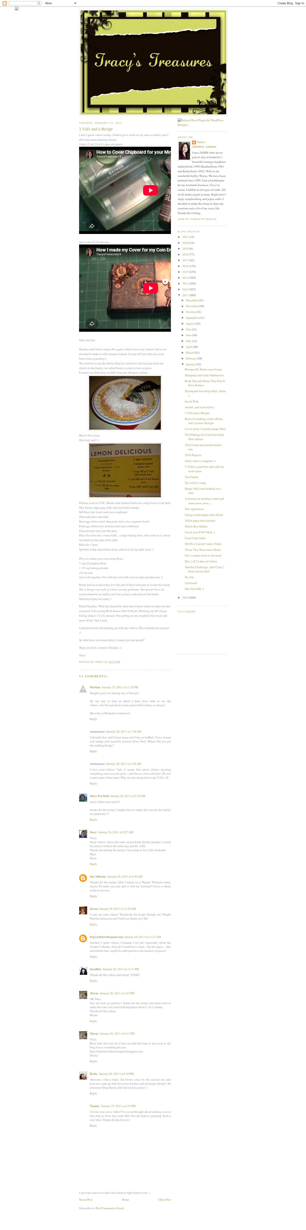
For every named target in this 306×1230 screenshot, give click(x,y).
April (189, 347)
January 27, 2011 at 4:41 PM (118, 1106)
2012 (185, 289)
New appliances (194, 509)
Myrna (94, 993)
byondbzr (95, 969)
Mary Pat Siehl (99, 796)
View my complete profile (197, 219)
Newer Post (86, 1200)
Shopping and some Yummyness (204, 375)
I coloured (191, 583)
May (189, 341)
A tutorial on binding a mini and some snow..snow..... (204, 501)
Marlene (95, 687)
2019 (185, 248)
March (190, 353)
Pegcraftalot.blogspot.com (106, 937)
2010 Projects (193, 455)
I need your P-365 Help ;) (200, 532)
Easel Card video (195, 538)
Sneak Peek (192, 401)
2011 (185, 295)
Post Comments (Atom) (110, 1208)
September (192, 318)
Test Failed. (192, 477)
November (192, 306)
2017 (185, 260)
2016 (185, 266)
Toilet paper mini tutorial (200, 520)
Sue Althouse (98, 876)
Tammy (95, 1106)
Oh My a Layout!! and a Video (203, 544)
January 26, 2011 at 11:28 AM (117, 909)
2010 (185, 597)
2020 (185, 243)
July (189, 329)
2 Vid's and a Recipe (197, 413)
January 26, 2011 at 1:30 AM (123, 731)
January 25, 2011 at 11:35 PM (120, 687)
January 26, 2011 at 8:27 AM (115, 832)
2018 (185, 254)
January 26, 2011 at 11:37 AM (142, 937)
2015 (185, 272)
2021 (185, 237)
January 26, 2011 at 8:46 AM (124, 876)
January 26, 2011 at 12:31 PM (121, 969)
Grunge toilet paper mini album (204, 515)
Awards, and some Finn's (199, 407)
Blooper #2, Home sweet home (203, 369)
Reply (93, 719)
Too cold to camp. (196, 483)
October (191, 312)
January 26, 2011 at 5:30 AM (127, 796)
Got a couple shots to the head (203, 555)
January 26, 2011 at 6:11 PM (117, 1033)
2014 (185, 278)
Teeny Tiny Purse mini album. (203, 550)
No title (189, 577)
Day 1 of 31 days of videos (201, 561)
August (190, 323)
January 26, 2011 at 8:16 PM (116, 1074)
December (192, 300)
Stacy (93, 832)
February (191, 358)
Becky (94, 1073)
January (191, 364)
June (189, 335)
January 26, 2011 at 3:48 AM (123, 764)
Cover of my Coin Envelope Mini (205, 429)
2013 (185, 283)
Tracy (201, 142)
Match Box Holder (196, 526)
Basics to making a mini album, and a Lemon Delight (204, 421)
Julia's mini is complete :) (200, 461)
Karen (94, 908)
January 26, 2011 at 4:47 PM (117, 993)
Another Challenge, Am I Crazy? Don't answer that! (204, 569)
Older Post (164, 1200)
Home (125, 1200)
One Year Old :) (194, 589)
